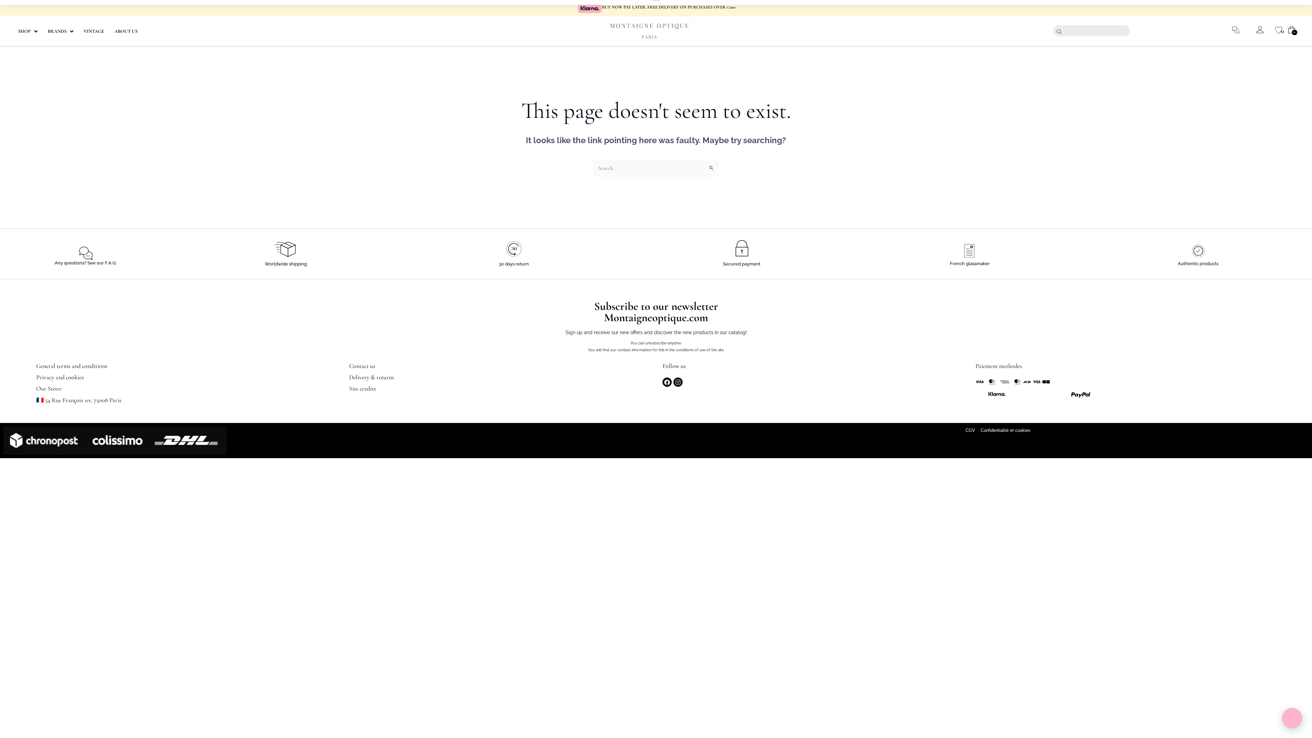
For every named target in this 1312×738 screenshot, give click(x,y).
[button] (1292, 718)
